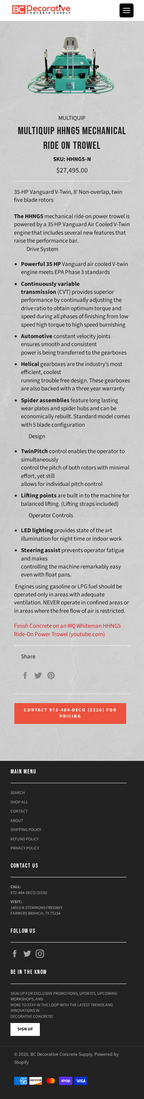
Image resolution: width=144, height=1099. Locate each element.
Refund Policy (24, 839)
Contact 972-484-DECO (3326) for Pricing (70, 713)
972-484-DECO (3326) (29, 893)
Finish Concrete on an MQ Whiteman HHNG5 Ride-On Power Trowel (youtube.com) (67, 630)
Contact (19, 811)
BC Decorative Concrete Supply (61, 1054)
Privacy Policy (24, 848)
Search (17, 793)
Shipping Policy (25, 830)
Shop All (19, 802)
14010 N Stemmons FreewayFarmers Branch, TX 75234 (36, 911)
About (16, 821)
